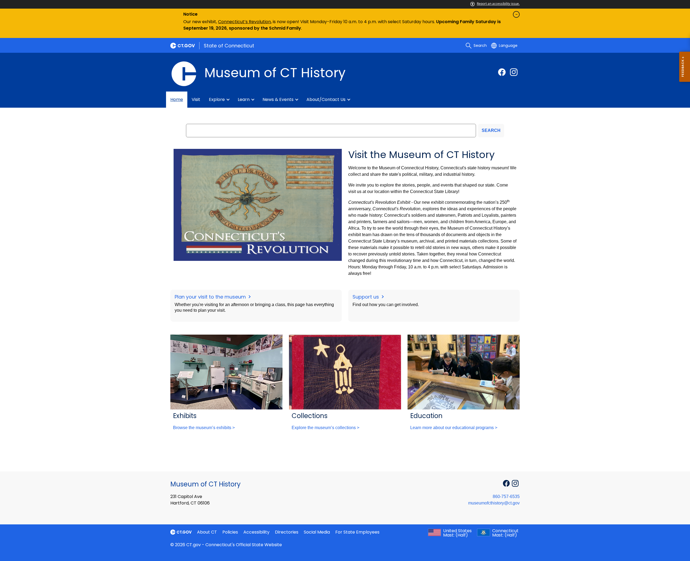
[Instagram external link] (514, 72)
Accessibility (256, 532)
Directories (286, 532)
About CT (207, 532)
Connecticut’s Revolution (244, 22)
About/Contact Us (326, 99)
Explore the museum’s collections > (325, 427)
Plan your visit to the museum (211, 296)
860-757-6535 (506, 496)
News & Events (278, 99)
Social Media (317, 532)
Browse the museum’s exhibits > (204, 427)
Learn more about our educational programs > (453, 427)
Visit (196, 99)
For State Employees (357, 532)
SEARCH (491, 130)
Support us (366, 296)
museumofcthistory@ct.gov (494, 503)
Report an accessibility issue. (498, 3)
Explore (217, 99)
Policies (230, 532)
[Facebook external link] (502, 72)
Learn (244, 99)
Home (176, 99)
